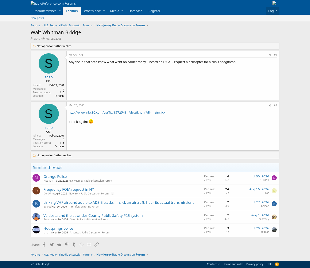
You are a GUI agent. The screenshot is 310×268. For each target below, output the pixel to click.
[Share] (269, 55)
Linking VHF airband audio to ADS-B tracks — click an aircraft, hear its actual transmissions (118, 202)
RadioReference (45, 11)
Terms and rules (233, 264)
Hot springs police (58, 228)
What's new (92, 11)
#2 (275, 105)
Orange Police (55, 176)
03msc (265, 232)
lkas (266, 193)
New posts (37, 18)
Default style (42, 264)
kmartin (48, 232)
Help (269, 264)
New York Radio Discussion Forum (89, 193)
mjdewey (264, 219)
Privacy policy (254, 264)
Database (135, 11)
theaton (48, 219)
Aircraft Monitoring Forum (84, 206)
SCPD (37, 38)
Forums (72, 11)
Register (154, 11)
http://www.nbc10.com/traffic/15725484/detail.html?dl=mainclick (117, 112)
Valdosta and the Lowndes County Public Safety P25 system (93, 215)
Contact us (213, 264)
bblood (47, 206)
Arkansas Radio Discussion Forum (89, 232)
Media (114, 11)
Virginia (59, 96)
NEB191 (48, 180)
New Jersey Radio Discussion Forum (91, 180)
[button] (60, 11)
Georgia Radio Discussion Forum (89, 219)
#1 (275, 55)
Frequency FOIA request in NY (68, 189)
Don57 (47, 193)
